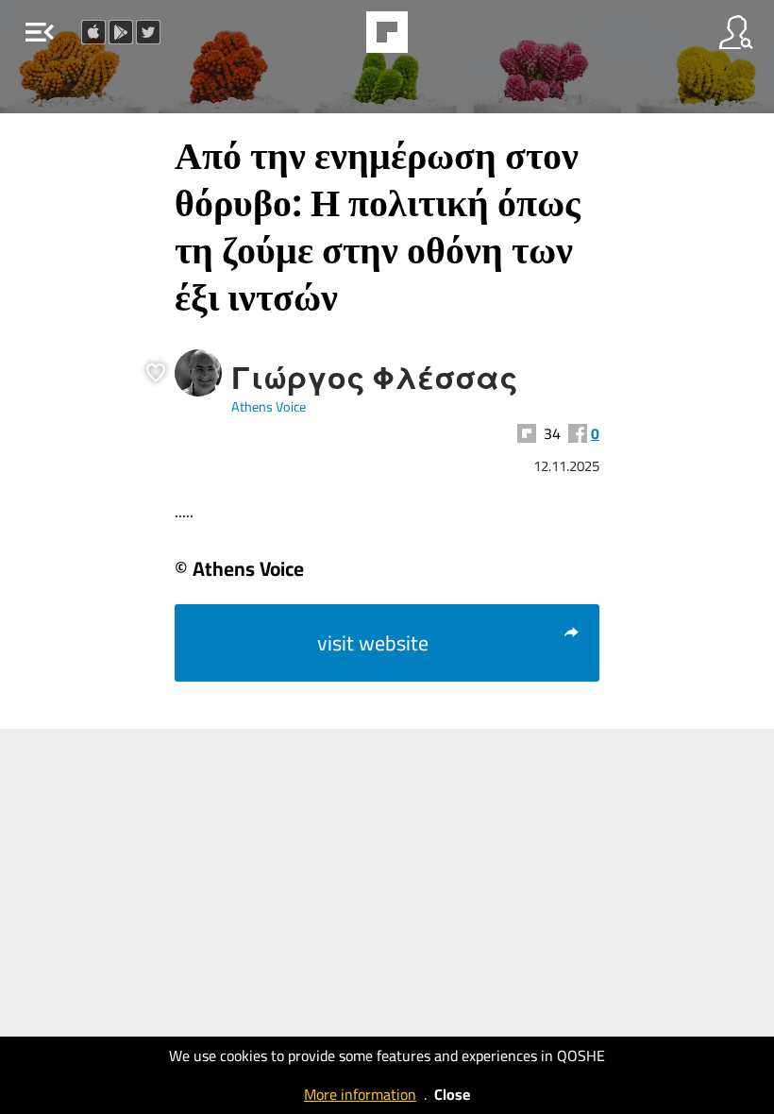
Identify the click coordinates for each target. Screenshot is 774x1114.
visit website (373, 643)
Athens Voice (268, 406)
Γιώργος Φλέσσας (374, 377)
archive (435, 37)
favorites (335, 37)
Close (452, 1094)
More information (360, 1094)
